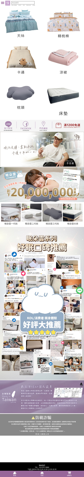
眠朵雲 (19, 5)
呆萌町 (33, 5)
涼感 (24, 5)
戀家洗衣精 (28, 5)
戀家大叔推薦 (14, 5)
